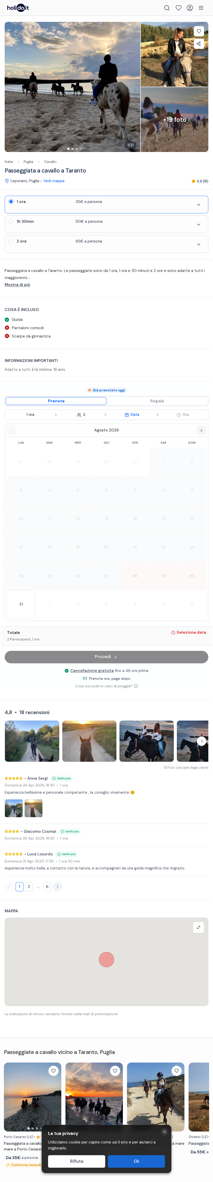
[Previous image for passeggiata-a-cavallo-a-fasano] (71, 1097)
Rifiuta (76, 1161)
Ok (136, 1161)
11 (49, 518)
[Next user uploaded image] (201, 741)
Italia (9, 162)
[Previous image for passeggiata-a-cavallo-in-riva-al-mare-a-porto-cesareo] (10, 1097)
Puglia (28, 162)
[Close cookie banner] (164, 1131)
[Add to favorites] (199, 31)
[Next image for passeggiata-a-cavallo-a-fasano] (116, 1097)
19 (78, 547)
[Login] (190, 8)
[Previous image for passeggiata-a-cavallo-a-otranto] (195, 1097)
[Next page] (57, 886)
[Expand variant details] (198, 205)
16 (192, 518)
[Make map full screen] (198, 927)
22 (163, 547)
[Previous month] (11, 430)
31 (135, 461)
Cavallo (50, 162)
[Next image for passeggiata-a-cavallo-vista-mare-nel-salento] (177, 1097)
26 (78, 576)
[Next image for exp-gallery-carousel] (133, 87)
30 (106, 461)
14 (135, 518)
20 (106, 547)
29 (78, 461)
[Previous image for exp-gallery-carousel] (11, 87)
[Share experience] (199, 44)
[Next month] (201, 430)
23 (192, 547)
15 (163, 518)
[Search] (167, 8)
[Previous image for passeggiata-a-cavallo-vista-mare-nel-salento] (133, 1097)
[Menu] (201, 8)
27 (21, 461)
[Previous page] (9, 886)
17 (21, 547)
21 (135, 547)
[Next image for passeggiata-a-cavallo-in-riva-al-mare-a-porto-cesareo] (54, 1097)
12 (78, 518)
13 (106, 518)
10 (21, 518)
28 (49, 461)
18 (49, 547)
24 (21, 576)
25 (49, 576)
